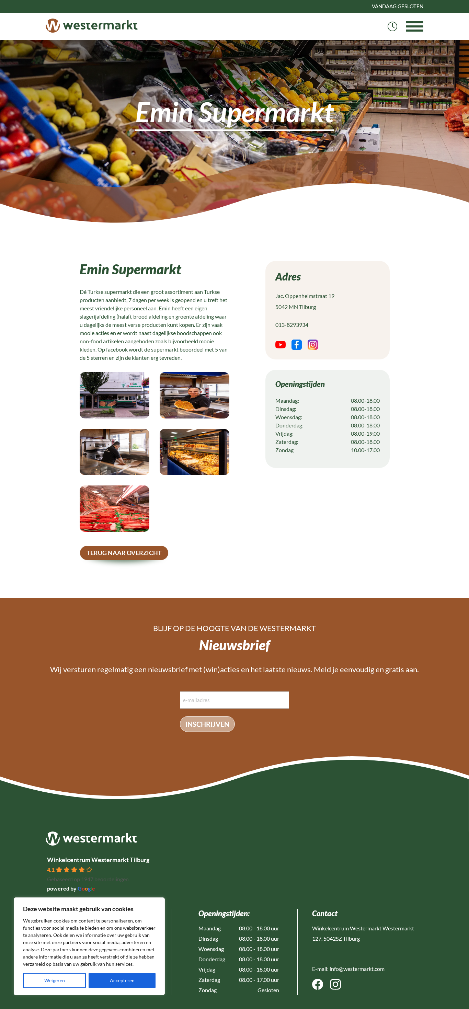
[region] (89, 946)
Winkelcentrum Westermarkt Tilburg (98, 859)
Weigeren (54, 980)
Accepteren (122, 980)
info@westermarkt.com (357, 968)
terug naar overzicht (124, 553)
